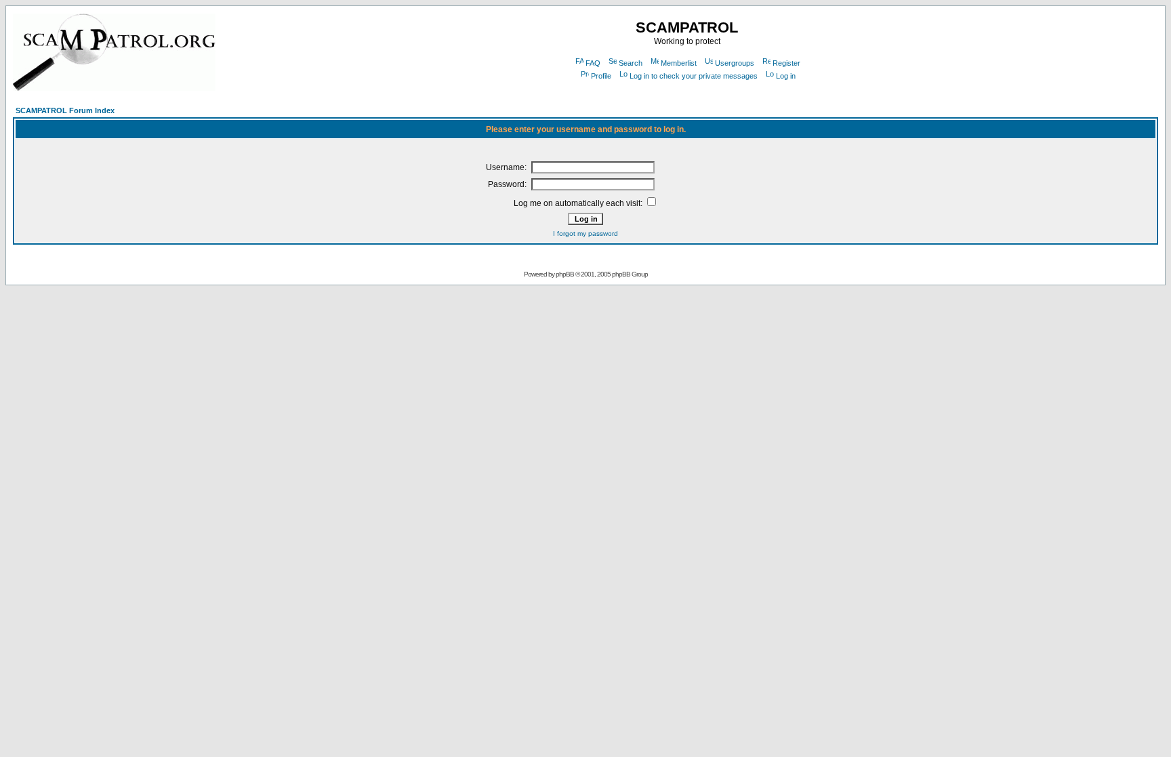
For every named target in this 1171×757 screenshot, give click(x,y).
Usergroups (734, 63)
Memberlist (679, 63)
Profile (601, 76)
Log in (786, 76)
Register (786, 63)
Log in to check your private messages (694, 76)
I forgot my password (585, 233)
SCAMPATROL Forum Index (65, 110)
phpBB (565, 274)
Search (630, 63)
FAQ (593, 63)
